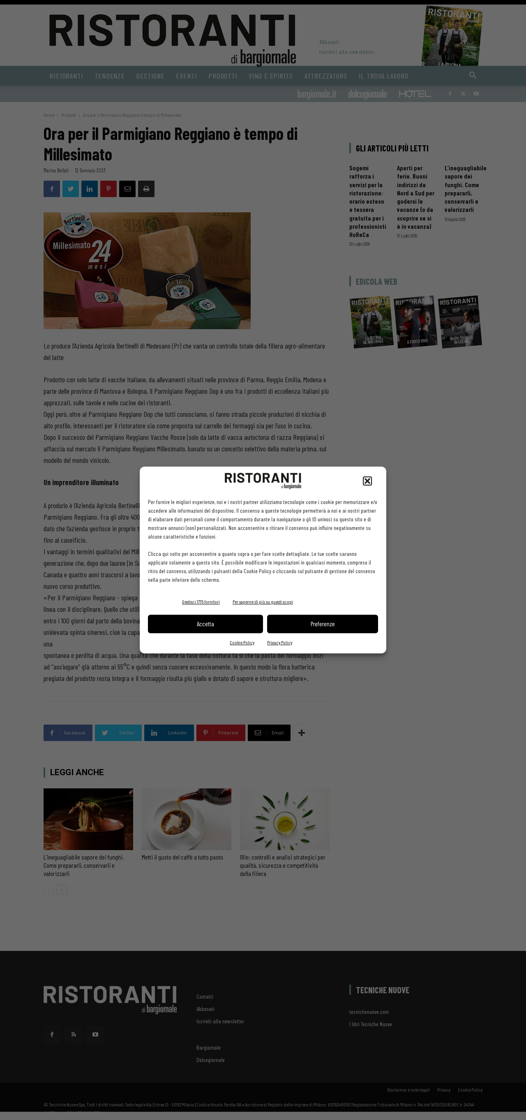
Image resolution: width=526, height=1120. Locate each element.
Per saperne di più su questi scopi (263, 601)
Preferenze (323, 623)
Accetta (205, 623)
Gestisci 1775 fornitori (201, 601)
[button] (367, 481)
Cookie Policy (242, 642)
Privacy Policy (279, 642)
